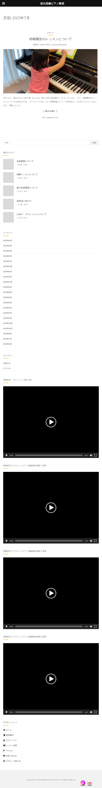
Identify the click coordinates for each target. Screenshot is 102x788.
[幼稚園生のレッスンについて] (50, 71)
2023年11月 (7, 266)
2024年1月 (7, 261)
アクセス (9, 750)
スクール (7, 368)
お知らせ (50, 33)
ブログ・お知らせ (13, 761)
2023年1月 (7, 277)
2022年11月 (7, 282)
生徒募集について (24, 161)
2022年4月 (7, 302)
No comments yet (50, 117)
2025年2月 (7, 245)
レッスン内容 (11, 745)
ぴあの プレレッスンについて (31, 214)
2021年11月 (7, 328)
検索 (94, 143)
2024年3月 (7, 251)
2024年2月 (7, 256)
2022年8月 (7, 292)
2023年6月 (7, 271)
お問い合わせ (11, 756)
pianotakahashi (60, 45)
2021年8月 (7, 333)
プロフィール (11, 740)
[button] (51, 422)
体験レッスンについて (27, 174)
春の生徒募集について (27, 187)
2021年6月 (7, 344)
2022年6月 (7, 297)
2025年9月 (7, 240)
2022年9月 (7, 287)
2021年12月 (7, 323)
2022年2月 (7, 313)
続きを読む (50, 111)
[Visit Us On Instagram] (82, 783)
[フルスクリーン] (95, 455)
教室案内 (10, 735)
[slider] (48, 455)
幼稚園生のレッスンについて (50, 39)
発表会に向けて (23, 201)
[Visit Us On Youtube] (89, 783)
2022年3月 (7, 308)
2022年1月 (7, 318)
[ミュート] (91, 455)
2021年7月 (7, 339)
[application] (51, 422)
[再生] (6, 455)
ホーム (8, 730)
